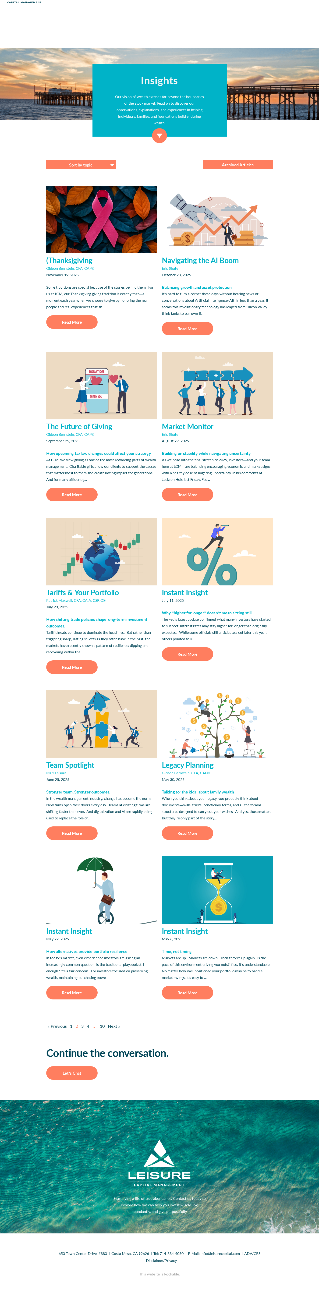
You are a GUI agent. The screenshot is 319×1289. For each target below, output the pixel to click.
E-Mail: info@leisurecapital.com (214, 1253)
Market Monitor (187, 426)
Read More (72, 322)
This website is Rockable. (159, 1274)
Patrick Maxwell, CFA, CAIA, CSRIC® (76, 600)
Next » (114, 1026)
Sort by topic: (81, 164)
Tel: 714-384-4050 (168, 1253)
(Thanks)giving (69, 260)
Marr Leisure (56, 773)
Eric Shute (170, 268)
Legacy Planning (187, 764)
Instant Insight (185, 592)
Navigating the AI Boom (200, 260)
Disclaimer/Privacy (161, 1260)
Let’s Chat (72, 1073)
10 (102, 1026)
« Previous (57, 1026)
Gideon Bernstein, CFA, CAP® (70, 268)
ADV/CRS (252, 1253)
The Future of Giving (79, 426)
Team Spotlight (70, 764)
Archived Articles (238, 164)
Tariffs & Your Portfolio (82, 592)
